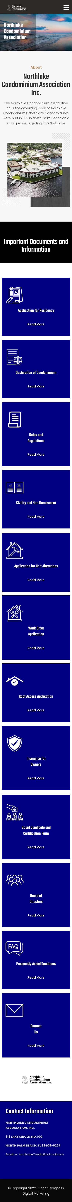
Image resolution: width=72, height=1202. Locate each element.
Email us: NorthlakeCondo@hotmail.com (35, 1154)
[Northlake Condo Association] (16, 8)
